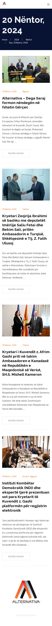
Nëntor (29, 39)
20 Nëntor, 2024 (9, 91)
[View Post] (26, 69)
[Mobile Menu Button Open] (48, 4)
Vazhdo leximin (16, 153)
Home (4, 39)
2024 (16, 39)
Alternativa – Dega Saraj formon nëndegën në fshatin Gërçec (23, 102)
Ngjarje (25, 91)
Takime (25, 209)
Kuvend (25, 476)
